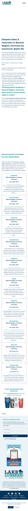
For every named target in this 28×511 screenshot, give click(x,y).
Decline (17, 507)
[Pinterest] (16, 493)
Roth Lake (14, 345)
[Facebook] (8, 493)
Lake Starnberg (14, 197)
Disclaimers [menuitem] (22, 497)
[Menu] (25, 3)
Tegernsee (14, 258)
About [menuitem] (10, 495)
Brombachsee (14, 321)
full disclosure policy (15, 488)
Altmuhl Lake (14, 365)
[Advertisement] (14, 21)
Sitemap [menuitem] (14, 499)
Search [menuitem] (6, 495)
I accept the (10, 438)
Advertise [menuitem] (21, 495)
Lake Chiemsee (14, 239)
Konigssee (14, 175)
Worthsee (14, 300)
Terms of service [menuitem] (14, 497)
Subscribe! (15, 435)
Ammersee (14, 217)
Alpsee (14, 278)
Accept (10, 507)
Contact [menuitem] (16, 495)
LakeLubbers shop (13, 393)
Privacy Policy (13, 438)
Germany (16, 162)
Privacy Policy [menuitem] (6, 497)
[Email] (19, 493)
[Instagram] (12, 493)
